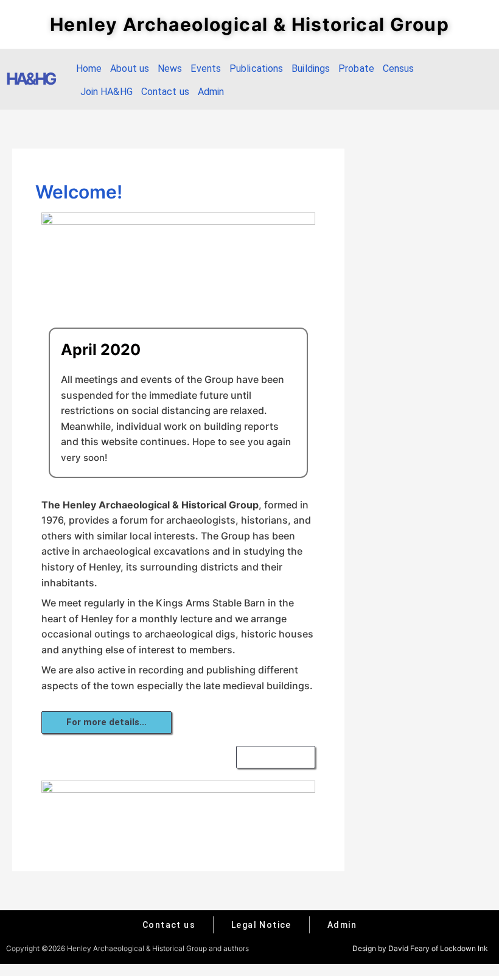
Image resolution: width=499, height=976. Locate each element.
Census (398, 68)
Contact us (165, 91)
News (170, 68)
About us (129, 68)
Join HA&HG (106, 91)
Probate (356, 68)
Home (89, 68)
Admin (211, 91)
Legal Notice (261, 925)
